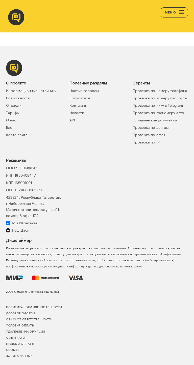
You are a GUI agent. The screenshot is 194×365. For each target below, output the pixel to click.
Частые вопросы (84, 90)
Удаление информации (25, 331)
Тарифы (13, 113)
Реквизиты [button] (16, 160)
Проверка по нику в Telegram (158, 105)
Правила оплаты (20, 343)
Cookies (12, 349)
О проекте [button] (16, 82)
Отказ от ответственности (29, 319)
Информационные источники (31, 90)
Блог (10, 127)
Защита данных (19, 355)
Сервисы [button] (141, 82)
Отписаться (79, 98)
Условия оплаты (20, 325)
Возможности (18, 98)
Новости (76, 113)
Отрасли (13, 105)
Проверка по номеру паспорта (160, 98)
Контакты (77, 105)
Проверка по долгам (151, 127)
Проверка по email (149, 135)
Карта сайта (17, 135)
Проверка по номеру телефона (160, 90)
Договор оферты (20, 313)
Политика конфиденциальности (34, 307)
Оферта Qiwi (16, 337)
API (72, 120)
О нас (11, 120)
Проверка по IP (146, 142)
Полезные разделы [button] (88, 82)
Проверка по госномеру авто (158, 113)
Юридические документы (155, 120)
